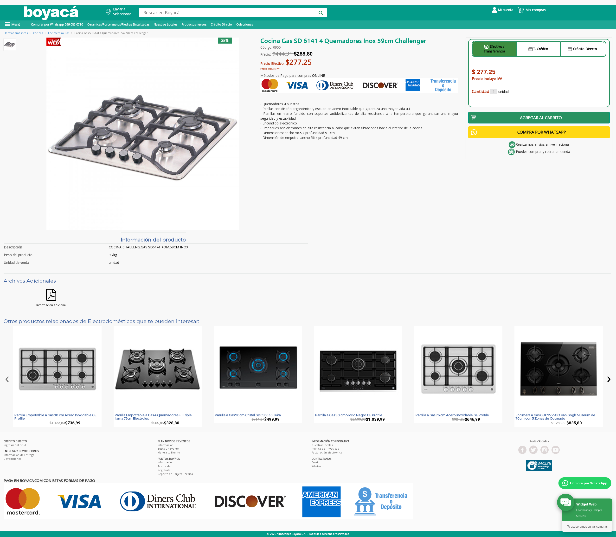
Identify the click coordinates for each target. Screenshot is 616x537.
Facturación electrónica (327, 452)
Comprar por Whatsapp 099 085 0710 (57, 24)
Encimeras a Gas (58, 33)
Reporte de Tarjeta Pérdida (175, 474)
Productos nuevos (194, 24)
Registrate (164, 470)
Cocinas (38, 33)
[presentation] (7, 378)
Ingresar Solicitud (15, 445)
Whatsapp (318, 466)
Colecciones (244, 24)
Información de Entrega (19, 455)
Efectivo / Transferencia (494, 48)
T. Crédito (540, 48)
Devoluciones (12, 458)
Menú (15, 24)
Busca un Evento (168, 448)
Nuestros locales (322, 445)
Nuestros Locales (165, 24)
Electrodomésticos (16, 33)
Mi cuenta (505, 9)
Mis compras (535, 9)
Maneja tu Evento (169, 452)
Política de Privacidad (325, 448)
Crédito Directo (221, 24)
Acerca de (164, 466)
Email (315, 462)
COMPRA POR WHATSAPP (541, 132)
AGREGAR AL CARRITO (541, 117)
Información (165, 445)
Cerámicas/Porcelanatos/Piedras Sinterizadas (118, 24)
